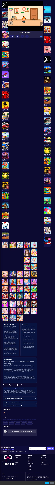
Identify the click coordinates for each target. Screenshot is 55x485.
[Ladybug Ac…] (13, 296)
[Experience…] (5, 304)
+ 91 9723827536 (33, 479)
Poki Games (30, 463)
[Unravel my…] (34, 274)
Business (17, 462)
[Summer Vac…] (34, 245)
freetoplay (23, 423)
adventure (13, 419)
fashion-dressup (29, 423)
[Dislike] (17, 36)
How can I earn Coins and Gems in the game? (20, 398)
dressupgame (24, 421)
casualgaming (11, 421)
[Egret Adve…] (27, 289)
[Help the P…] (5, 296)
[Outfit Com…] (34, 282)
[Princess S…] (5, 282)
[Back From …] (34, 267)
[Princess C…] (20, 318)
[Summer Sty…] (5, 274)
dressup (24, 419)
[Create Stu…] (5, 245)
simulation (28, 419)
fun (9, 394)
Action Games (29, 458)
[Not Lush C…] (27, 245)
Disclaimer (43, 459)
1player (5, 419)
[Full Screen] (27, 36)
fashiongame (6, 423)
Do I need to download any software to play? (20, 405)
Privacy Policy (44, 457)
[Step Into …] (20, 311)
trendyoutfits (12, 423)
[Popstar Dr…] (13, 274)
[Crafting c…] (27, 304)
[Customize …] (13, 318)
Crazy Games (29, 466)
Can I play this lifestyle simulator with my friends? (20, 402)
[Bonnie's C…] (13, 289)
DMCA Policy (44, 460)
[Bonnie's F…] (34, 296)
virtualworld (30, 421)
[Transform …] (34, 252)
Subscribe (50, 448)
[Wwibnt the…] (5, 289)
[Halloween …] (27, 260)
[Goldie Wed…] (27, 311)
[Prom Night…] (27, 274)
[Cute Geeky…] (20, 282)
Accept (47, 483)
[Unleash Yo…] (20, 289)
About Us (17, 457)
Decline (51, 483)
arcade (9, 419)
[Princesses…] (13, 311)
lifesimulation (18, 423)
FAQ (16, 464)
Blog (16, 459)
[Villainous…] (20, 304)
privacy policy (45, 450)
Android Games (30, 468)
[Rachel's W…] (20, 274)
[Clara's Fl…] (34, 289)
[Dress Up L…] (5, 318)
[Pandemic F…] (27, 296)
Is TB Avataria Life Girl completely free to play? (20, 388)
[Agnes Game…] (13, 282)
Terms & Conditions (45, 464)
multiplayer (19, 419)
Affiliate (42, 462)
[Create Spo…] (34, 304)
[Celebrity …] (5, 311)
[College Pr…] (34, 260)
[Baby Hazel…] (27, 282)
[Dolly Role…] (20, 245)
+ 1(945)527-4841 (9, 478)
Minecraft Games (30, 461)
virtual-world (5, 421)
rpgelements (18, 421)
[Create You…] (13, 245)
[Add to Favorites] (22, 36)
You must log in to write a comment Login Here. (22, 431)
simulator (33, 419)
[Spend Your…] (27, 252)
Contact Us (17, 460)
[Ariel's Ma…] (34, 311)
